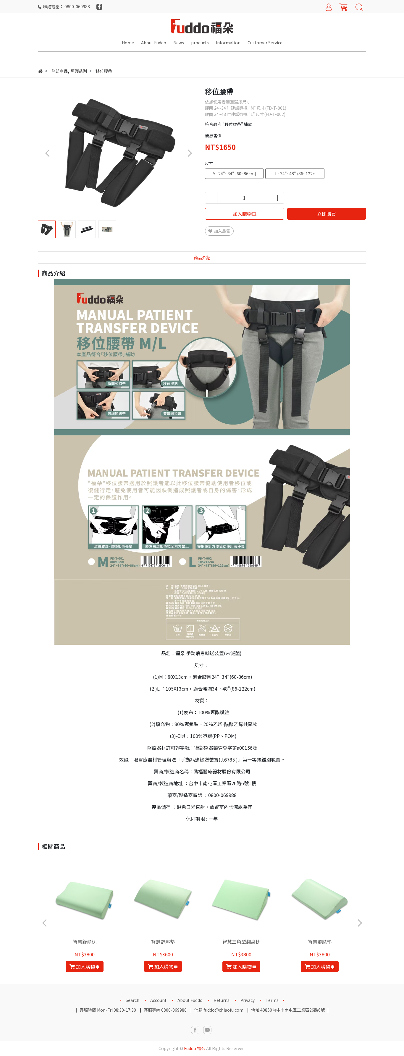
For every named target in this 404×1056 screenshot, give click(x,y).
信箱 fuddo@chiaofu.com (218, 1010)
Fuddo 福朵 (194, 1048)
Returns (222, 1000)
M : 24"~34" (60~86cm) (234, 173)
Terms (272, 1000)
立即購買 (326, 213)
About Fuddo (190, 1000)
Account (158, 1000)
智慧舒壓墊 (163, 942)
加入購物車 (244, 213)
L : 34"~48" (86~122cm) (295, 175)
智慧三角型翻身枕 (241, 942)
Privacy (247, 1000)
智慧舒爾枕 (84, 942)
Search (132, 1000)
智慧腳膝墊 (320, 942)
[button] (189, 153)
